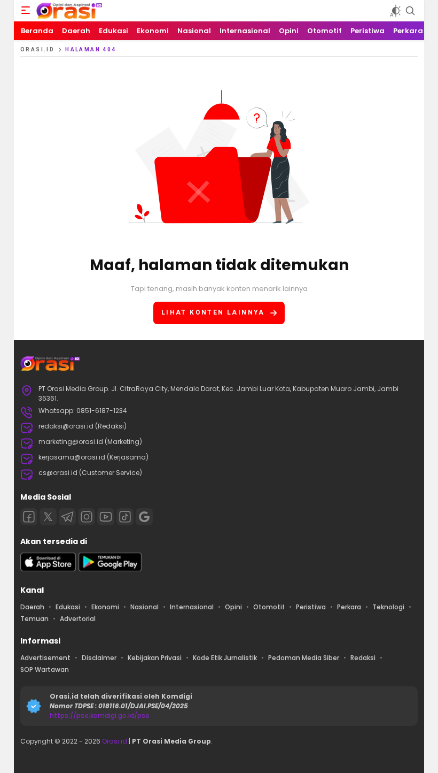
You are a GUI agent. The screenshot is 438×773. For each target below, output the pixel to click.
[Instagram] (86, 516)
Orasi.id (113, 741)
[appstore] (48, 568)
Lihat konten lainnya (213, 312)
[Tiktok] (125, 516)
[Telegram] (67, 516)
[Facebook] (28, 516)
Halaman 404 (90, 49)
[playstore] (110, 568)
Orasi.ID (37, 49)
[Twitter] (48, 516)
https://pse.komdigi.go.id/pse (100, 715)
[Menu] (26, 11)
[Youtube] (105, 516)
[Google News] (144, 516)
